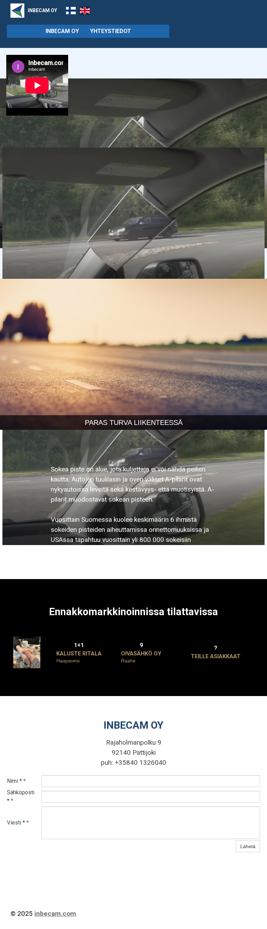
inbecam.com (55, 914)
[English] (85, 10)
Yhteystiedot (110, 31)
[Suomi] (71, 10)
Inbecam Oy (62, 31)
